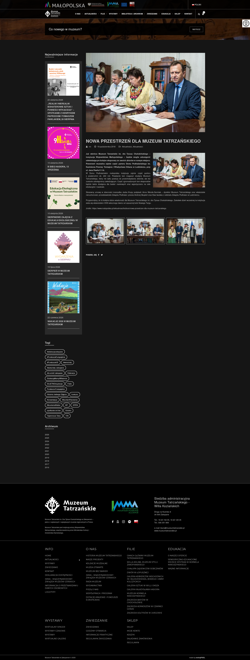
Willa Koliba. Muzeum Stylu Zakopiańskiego (142, 563)
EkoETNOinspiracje (55, 383)
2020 (47, 454)
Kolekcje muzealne (97, 563)
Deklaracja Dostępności (59, 575)
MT (66, 405)
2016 (47, 467)
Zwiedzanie (51, 567)
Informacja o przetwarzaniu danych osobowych (61, 586)
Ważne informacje (178, 568)
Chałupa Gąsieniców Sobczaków (145, 568)
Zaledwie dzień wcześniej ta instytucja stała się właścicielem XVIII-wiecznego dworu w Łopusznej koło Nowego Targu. (145, 201)
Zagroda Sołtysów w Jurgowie (144, 613)
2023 (47, 444)
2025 (47, 437)
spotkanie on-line (53, 410)
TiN (67, 415)
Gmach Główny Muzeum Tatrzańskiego (140, 556)
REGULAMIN (133, 642)
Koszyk (131, 635)
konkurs (75, 394)
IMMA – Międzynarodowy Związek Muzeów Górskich (60, 580)
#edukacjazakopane (55, 351)
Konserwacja (52, 399)
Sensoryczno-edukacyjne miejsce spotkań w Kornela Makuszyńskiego (183, 562)
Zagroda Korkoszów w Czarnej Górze (145, 607)
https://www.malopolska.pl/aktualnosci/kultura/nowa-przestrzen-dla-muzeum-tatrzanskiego (129, 208)
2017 (47, 464)
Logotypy (50, 592)
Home (48, 555)
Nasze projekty (94, 559)
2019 (47, 457)
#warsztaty (67, 362)
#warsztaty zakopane (55, 367)
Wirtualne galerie (55, 638)
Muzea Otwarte (94, 567)
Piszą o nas (92, 589)
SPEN (75, 405)
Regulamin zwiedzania (99, 638)
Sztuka (68, 410)
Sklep (130, 627)
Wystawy (50, 563)
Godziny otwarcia (96, 631)
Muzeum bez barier (97, 571)
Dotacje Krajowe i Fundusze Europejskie (102, 598)
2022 (47, 447)
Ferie (69, 383)
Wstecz (196, 29)
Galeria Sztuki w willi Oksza (143, 585)
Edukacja (71, 373)
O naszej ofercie (177, 555)
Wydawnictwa (94, 585)
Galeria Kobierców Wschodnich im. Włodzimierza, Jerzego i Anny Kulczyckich (145, 579)
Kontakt (49, 571)
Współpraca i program (99, 593)
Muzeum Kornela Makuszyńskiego (136, 594)
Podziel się (91, 255)
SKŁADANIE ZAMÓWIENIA (139, 638)
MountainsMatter (53, 405)
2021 (47, 451)
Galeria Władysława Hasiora (143, 589)
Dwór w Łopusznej (137, 572)
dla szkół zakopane (55, 373)
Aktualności (127, 146)
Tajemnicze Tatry (54, 415)
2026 (47, 434)
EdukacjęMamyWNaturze (57, 378)
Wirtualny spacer (55, 627)
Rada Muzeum (93, 581)
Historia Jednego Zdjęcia (57, 394)
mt (90, 146)
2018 (47, 461)
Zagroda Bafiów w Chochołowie (137, 601)
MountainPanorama (69, 399)
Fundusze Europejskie (56, 389)
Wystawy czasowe (55, 631)
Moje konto (133, 631)
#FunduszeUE (52, 362)
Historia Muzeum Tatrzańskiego (104, 555)
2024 (47, 441)
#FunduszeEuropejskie (56, 357)
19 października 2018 (106, 146)
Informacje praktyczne (99, 635)
